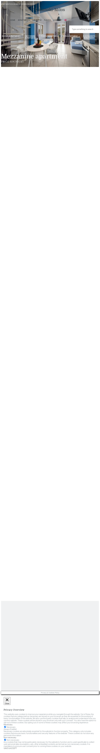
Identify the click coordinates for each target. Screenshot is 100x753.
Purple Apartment (50, 36)
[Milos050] (11, 227)
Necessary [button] (8, 725)
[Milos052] (51, 227)
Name (15, 483)
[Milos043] (31, 185)
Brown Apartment (11, 36)
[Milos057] (72, 247)
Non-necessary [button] (10, 737)
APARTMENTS (24, 20)
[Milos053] (72, 227)
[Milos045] (72, 185)
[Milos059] (31, 268)
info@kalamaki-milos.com (10, 628)
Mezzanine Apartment (30, 37)
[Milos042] (11, 185)
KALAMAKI (37, 20)
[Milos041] (72, 165)
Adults (16, 543)
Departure (17, 527)
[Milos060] (51, 268)
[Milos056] (51, 247)
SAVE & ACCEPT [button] (10, 748)
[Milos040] (51, 165)
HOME (12, 20)
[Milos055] (31, 247)
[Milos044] (51, 185)
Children (16, 556)
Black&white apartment (89, 37)
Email (15, 497)
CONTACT (57, 20)
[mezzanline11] (31, 165)
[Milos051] (31, 227)
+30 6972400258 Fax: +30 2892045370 (15, 624)
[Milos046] (11, 206)
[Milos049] (72, 206)
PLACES (47, 20)
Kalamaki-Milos (50, 10)
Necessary (11, 727)
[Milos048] (51, 206)
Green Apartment (69, 36)
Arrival (16, 511)
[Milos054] (11, 247)
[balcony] (11, 165)
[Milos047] (31, 206)
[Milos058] (11, 268)
